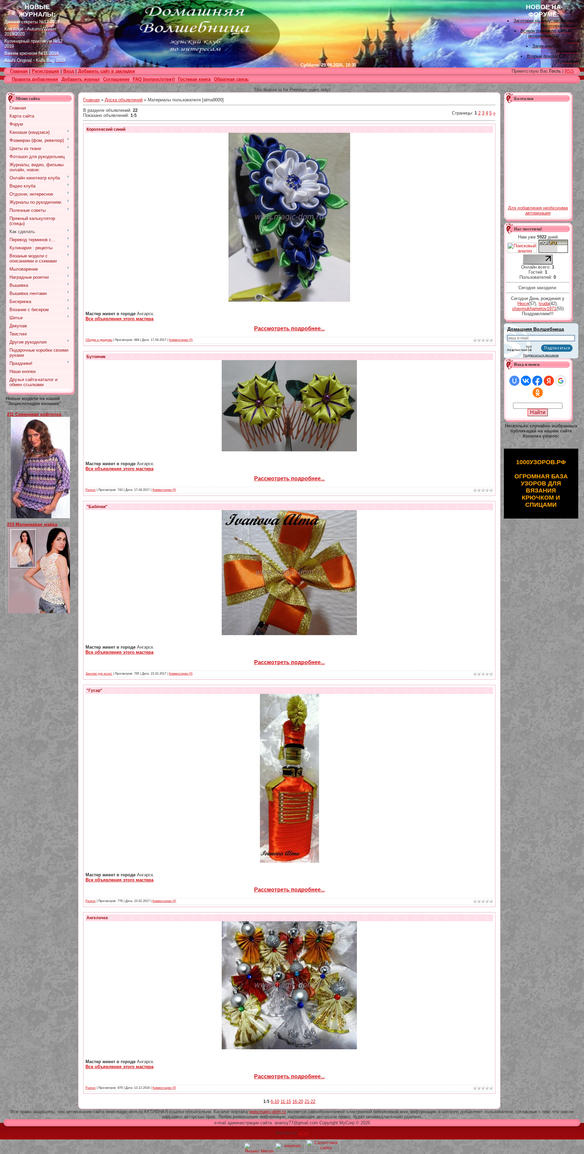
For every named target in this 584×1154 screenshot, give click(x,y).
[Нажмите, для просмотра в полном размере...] (43, 516)
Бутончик (96, 356)
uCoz (304, 1132)
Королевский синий (106, 129)
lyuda (544, 303)
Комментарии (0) (181, 340)
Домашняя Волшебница (535, 329)
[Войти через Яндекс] (549, 381)
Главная (91, 99)
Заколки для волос (99, 673)
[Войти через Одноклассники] (538, 392)
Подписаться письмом (541, 355)
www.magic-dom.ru (267, 1111)
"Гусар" (94, 690)
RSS (569, 71)
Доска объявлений (124, 99)
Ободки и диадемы (99, 340)
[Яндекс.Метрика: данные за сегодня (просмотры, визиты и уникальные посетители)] (259, 1148)
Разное (91, 490)
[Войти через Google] (560, 380)
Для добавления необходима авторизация (538, 210)
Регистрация (45, 71)
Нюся (523, 303)
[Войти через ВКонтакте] (526, 381)
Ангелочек (97, 917)
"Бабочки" (97, 506)
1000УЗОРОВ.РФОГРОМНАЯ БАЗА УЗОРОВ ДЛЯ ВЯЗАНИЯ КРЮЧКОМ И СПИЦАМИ (541, 483)
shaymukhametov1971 (534, 308)
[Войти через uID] (514, 381)
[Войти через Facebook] (537, 381)
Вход (68, 71)
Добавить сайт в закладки (106, 71)
